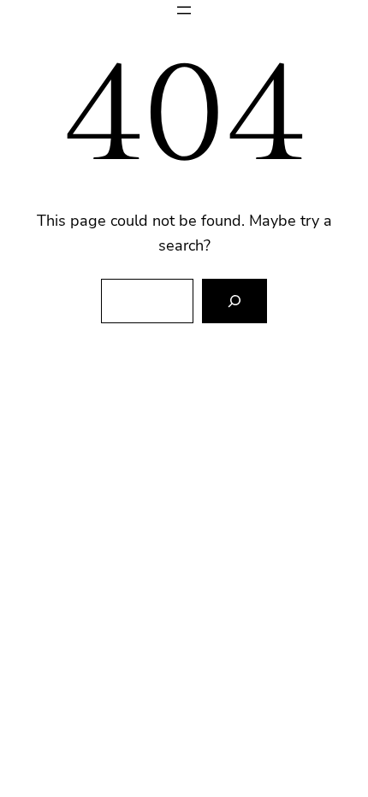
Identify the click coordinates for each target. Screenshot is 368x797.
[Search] (234, 301)
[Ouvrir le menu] (184, 10)
